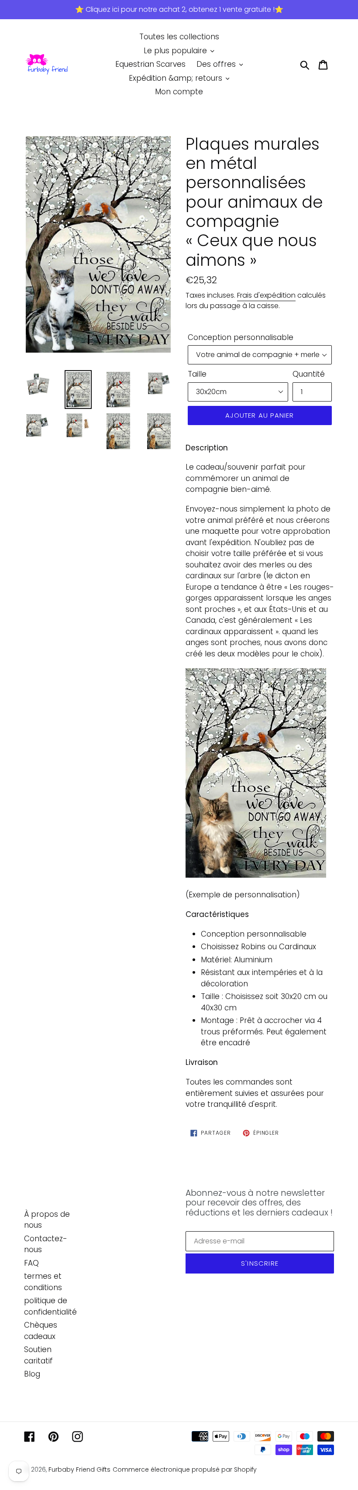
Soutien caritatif (38, 1355)
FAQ (31, 1263)
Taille (197, 374)
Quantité (309, 374)
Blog (32, 1374)
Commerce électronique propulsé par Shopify (185, 1469)
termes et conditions (43, 1282)
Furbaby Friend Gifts (79, 1469)
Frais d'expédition (266, 295)
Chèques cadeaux (40, 1331)
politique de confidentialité (50, 1306)
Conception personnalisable (240, 337)
